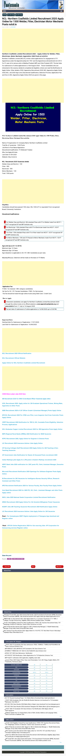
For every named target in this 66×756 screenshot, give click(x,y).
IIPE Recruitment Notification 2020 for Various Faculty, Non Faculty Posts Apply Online (32, 485)
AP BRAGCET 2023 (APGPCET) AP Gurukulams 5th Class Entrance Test (26, 648)
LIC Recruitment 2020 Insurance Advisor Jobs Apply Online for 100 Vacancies (28, 511)
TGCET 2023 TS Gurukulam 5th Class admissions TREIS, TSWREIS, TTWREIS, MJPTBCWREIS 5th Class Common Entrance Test (33, 645)
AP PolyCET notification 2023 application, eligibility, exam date (23, 658)
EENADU (13, 27)
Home (33, 566)
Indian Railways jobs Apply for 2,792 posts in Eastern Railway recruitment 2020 (29, 460)
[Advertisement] (33, 41)
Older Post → (59, 566)
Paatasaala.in (43, 752)
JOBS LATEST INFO (18, 559)
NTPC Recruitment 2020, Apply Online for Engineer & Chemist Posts (25, 438)
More (61, 716)
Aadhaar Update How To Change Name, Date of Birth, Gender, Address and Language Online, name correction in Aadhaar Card (31, 713)
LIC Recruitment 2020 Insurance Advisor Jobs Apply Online (22, 443)
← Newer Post (6, 566)
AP (34, 664)
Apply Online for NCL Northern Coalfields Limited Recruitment (23, 363)
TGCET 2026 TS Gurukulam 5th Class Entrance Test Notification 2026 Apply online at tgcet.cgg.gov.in (29, 709)
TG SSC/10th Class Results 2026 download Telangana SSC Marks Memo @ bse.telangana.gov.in (32, 706)
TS (46, 664)
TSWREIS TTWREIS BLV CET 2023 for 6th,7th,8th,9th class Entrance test (26, 651)
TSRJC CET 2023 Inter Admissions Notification (19, 653)
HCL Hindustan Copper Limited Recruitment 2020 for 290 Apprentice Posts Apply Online (32, 429)
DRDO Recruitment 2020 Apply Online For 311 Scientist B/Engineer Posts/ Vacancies (31, 502)
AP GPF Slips (19, 14)
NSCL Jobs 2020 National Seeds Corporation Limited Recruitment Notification (28, 497)
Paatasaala (30, 752)
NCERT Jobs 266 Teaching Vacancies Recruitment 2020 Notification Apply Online (30, 507)
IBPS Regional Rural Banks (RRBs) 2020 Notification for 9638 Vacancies (27, 434)
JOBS (9, 559)
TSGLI (46, 672)
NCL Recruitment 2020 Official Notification (16, 353)
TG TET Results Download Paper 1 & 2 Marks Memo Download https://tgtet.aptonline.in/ (30, 698)
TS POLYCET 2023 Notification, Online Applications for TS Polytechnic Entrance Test (29, 655)
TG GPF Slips (10, 14)
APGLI (34, 672)
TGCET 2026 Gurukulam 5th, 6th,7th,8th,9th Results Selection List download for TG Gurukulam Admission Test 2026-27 (31, 701)
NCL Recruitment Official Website (13, 358)
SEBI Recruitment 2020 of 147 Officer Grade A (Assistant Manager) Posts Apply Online (32, 410)
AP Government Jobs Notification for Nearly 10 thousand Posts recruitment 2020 (29, 455)
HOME (4, 14)
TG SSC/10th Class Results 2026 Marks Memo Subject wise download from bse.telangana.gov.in (32, 704)
